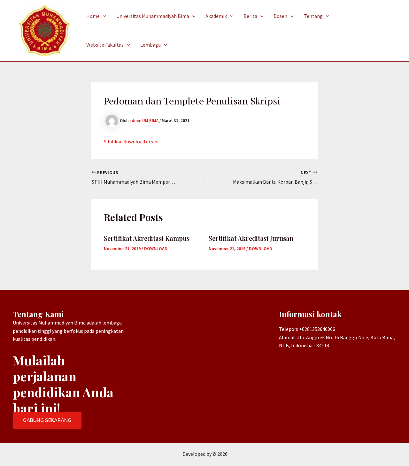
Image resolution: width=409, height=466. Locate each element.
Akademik (216, 16)
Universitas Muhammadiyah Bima (152, 16)
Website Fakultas (105, 45)
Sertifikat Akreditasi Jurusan (251, 238)
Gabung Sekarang (47, 420)
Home (93, 16)
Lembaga (150, 45)
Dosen (280, 16)
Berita (250, 16)
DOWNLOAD (155, 248)
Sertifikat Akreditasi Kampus (146, 238)
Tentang (313, 16)
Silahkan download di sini (131, 141)
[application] (103, 16)
